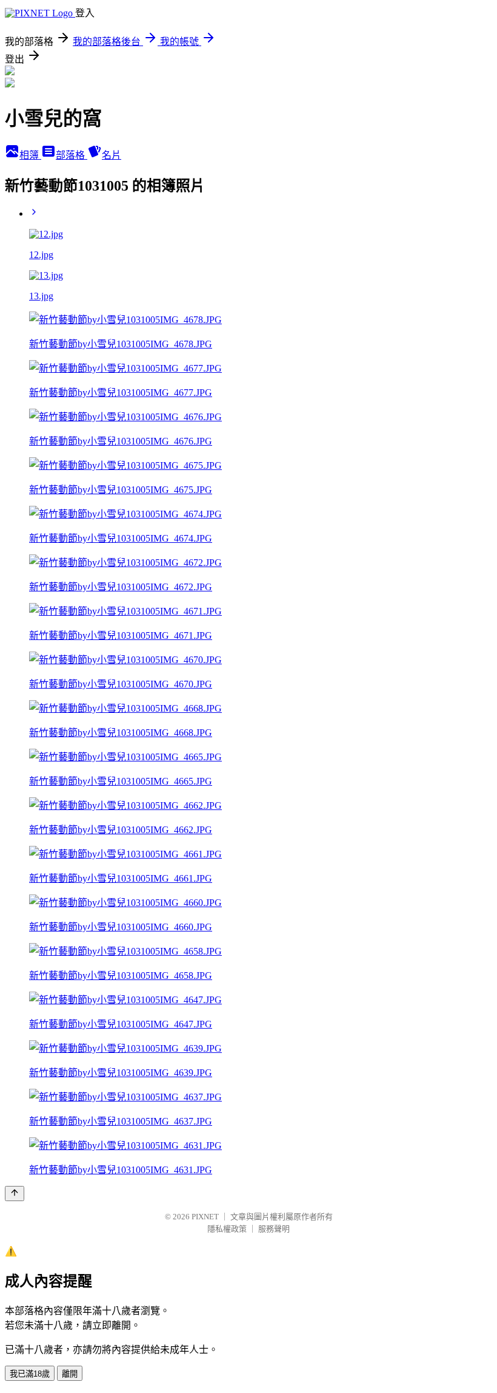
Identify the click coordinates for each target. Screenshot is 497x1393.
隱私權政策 (227, 1228)
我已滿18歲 (30, 1373)
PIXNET (205, 1216)
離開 (70, 1373)
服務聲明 (274, 1228)
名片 (111, 155)
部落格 (71, 155)
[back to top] (14, 1193)
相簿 (30, 155)
